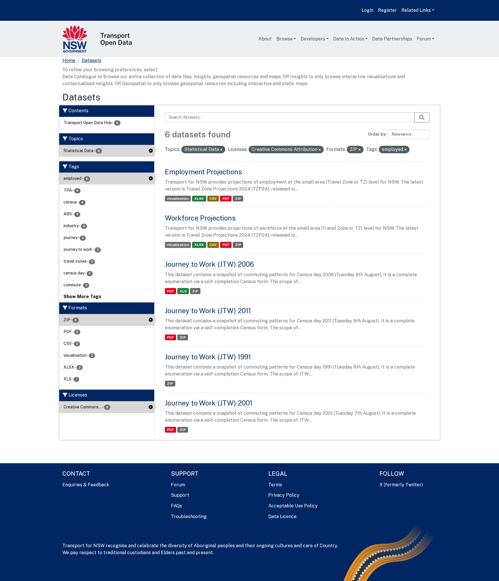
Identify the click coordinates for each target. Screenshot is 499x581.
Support (180, 495)
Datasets (91, 60)
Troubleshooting (189, 516)
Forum (424, 39)
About (265, 39)
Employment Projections (203, 172)
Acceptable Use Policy (293, 506)
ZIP (238, 199)
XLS (183, 291)
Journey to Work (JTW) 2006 (209, 264)
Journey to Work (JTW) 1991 (208, 357)
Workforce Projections (200, 218)
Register (387, 10)
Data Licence (282, 516)
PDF (225, 199)
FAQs (176, 506)
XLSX (199, 199)
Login (367, 10)
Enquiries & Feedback (85, 484)
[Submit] (421, 117)
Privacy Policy (283, 495)
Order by (377, 134)
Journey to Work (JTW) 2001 (208, 403)
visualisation (178, 199)
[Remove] (221, 150)
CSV (213, 199)
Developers (313, 39)
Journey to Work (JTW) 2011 (208, 311)
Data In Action (348, 39)
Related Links (416, 10)
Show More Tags (82, 296)
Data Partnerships (392, 39)
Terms (275, 484)
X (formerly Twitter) (401, 484)
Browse (284, 39)
